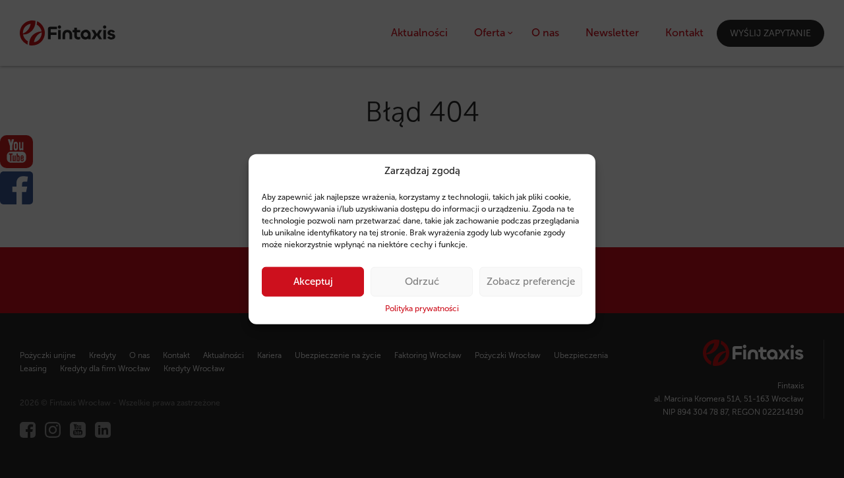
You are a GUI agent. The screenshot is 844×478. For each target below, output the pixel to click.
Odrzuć (422, 281)
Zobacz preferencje (531, 281)
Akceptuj (313, 281)
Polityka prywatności (422, 308)
